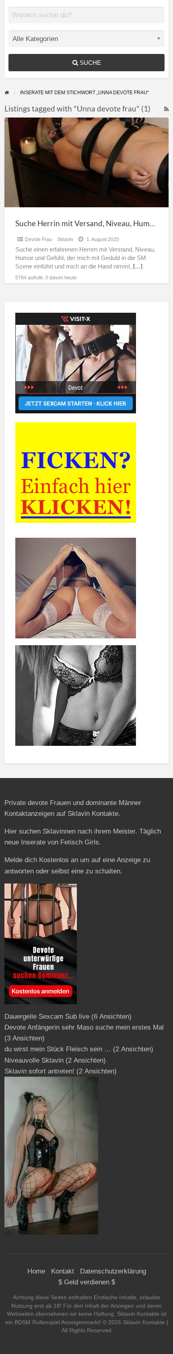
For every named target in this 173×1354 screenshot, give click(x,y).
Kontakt (62, 1271)
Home (36, 1271)
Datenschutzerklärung (113, 1271)
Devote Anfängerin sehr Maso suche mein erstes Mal (84, 1027)
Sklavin (65, 239)
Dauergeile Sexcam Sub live (46, 1016)
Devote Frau (38, 239)
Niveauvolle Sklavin (34, 1060)
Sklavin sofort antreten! (39, 1071)
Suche (89, 62)
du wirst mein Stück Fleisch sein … (57, 1049)
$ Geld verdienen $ (86, 1282)
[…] (137, 266)
